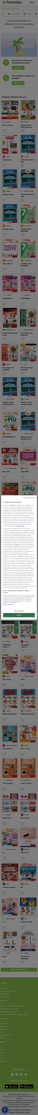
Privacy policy (21, 526)
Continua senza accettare (29, 497)
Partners (17, 544)
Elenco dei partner (8, 604)
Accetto (19, 615)
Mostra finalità (19, 611)
